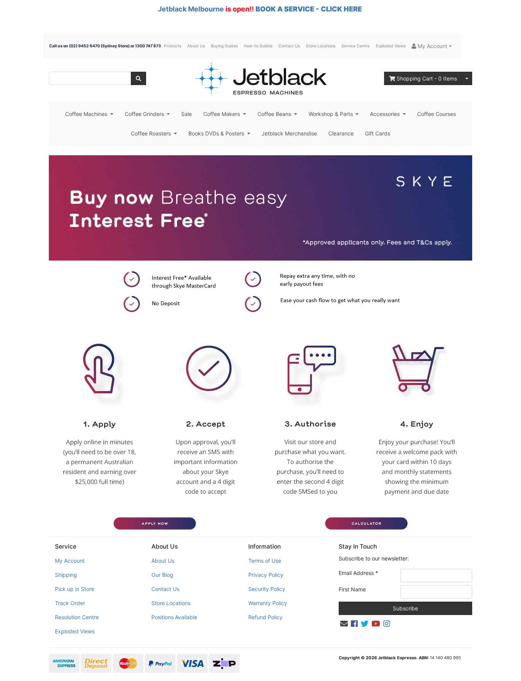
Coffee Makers (222, 114)
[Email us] (344, 623)
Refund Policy (265, 617)
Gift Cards (377, 133)
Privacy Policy (265, 575)
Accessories (385, 114)
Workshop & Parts (331, 114)
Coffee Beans (275, 114)
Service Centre (355, 45)
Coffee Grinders (145, 114)
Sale (186, 114)
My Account (70, 560)
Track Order (70, 603)
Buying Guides (224, 45)
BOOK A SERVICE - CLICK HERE (309, 9)
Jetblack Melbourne (191, 9)
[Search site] (138, 78)
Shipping (66, 575)
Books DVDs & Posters (217, 133)
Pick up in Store (74, 589)
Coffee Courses (436, 114)
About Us (196, 45)
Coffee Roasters (151, 133)
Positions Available (174, 617)
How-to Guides (258, 45)
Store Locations (320, 45)
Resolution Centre (77, 617)
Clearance (341, 133)
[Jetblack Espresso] (260, 78)
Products (172, 45)
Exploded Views (390, 45)
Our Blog (162, 575)
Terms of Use (264, 560)
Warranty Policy (267, 603)
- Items (427, 78)
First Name (352, 589)
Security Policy (266, 589)
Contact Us (289, 45)
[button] (431, 46)
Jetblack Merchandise (289, 133)
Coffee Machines (87, 114)
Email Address (358, 573)
